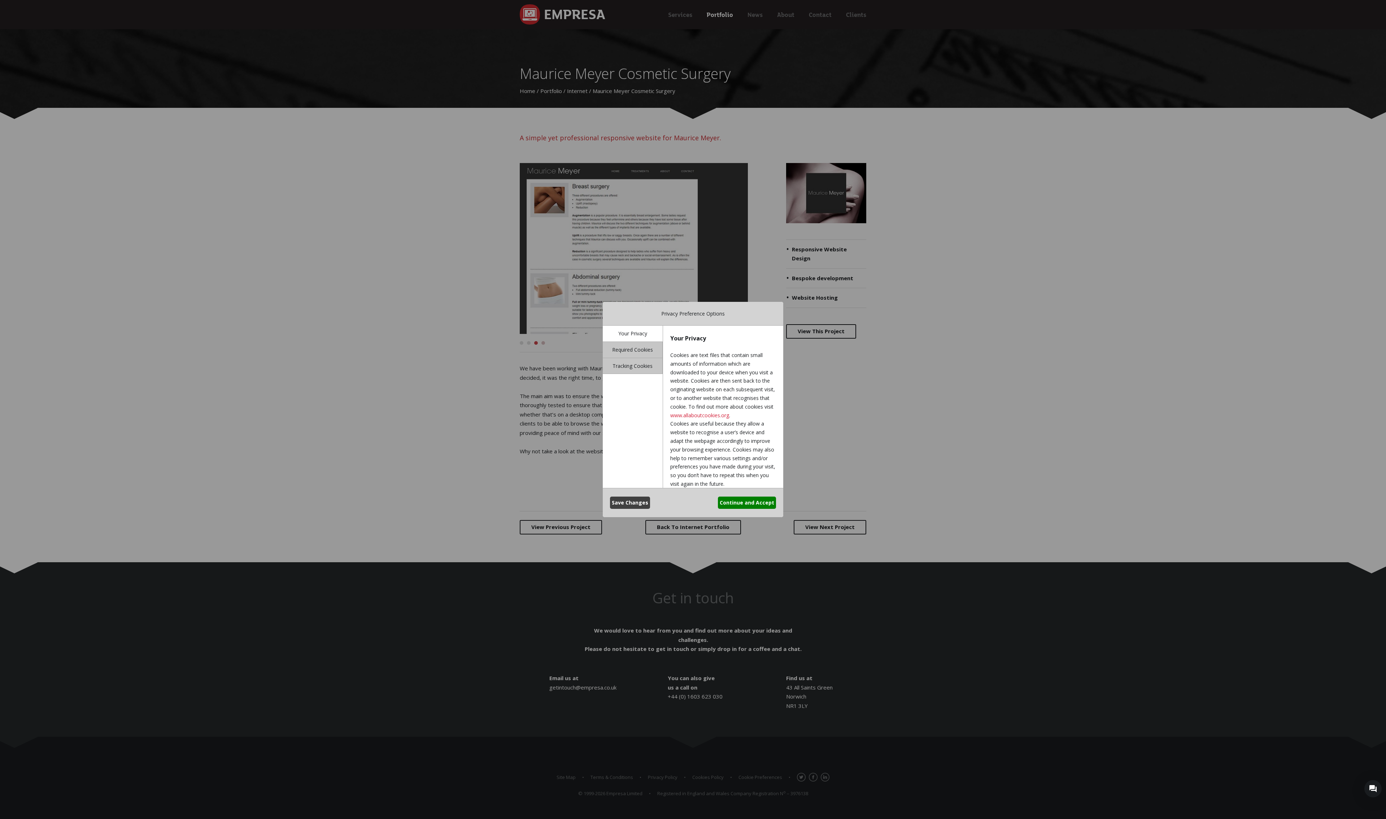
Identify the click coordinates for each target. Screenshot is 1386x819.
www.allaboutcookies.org (699, 415)
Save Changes (630, 502)
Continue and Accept (747, 502)
